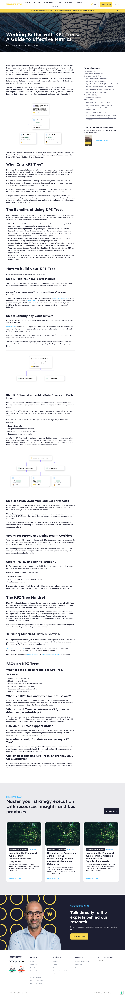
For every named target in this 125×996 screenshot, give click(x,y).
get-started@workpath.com (82, 961)
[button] (27, 2)
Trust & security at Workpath (60, 971)
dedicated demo (33, 655)
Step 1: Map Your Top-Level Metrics (96, 78)
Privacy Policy (17, 993)
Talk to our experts (79, 936)
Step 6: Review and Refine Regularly (96, 92)
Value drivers (11, 327)
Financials (32, 300)
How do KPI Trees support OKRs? (96, 112)
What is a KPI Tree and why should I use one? (99, 105)
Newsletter (33, 967)
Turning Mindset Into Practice (93, 97)
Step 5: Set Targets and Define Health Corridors (100, 89)
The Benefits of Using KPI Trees (93, 73)
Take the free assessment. (87, 10)
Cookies (26, 993)
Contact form (78, 964)
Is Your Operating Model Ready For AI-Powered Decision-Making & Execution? (55, 10)
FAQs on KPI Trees (90, 100)
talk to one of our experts (51, 655)
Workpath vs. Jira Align (36, 983)
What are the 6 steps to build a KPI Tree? (98, 102)
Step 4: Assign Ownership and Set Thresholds (99, 86)
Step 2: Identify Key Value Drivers (96, 81)
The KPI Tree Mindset (90, 95)
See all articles (111, 811)
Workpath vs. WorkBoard (36, 980)
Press (76, 967)
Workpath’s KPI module (15, 648)
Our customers (57, 967)
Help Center (56, 974)
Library (32, 961)
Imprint (10, 993)
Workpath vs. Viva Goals (36, 974)
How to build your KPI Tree (92, 76)
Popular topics (34, 971)
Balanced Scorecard (60, 298)
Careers (55, 964)
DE (102, 960)
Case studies (33, 964)
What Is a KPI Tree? (90, 71)
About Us (55, 961)
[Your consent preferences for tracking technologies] (121, 992)
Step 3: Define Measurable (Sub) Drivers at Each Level (102, 84)
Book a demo (106, 4)
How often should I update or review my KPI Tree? (101, 115)
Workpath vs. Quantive (36, 977)
